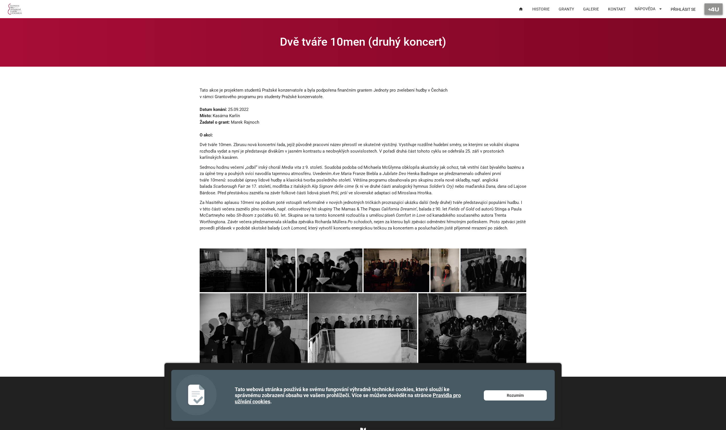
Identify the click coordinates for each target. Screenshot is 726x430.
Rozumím (515, 395)
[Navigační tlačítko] (713, 9)
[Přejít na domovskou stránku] (15, 9)
